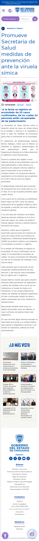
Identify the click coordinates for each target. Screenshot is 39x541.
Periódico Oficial (19, 479)
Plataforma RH (19, 526)
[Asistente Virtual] (32, 534)
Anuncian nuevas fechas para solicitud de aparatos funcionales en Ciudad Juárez (27, 412)
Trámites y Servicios (19, 469)
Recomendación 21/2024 (19, 489)
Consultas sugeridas (9, 19)
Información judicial (19, 474)
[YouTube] (24, 458)
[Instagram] (19, 458)
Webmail (19, 529)
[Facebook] (11, 458)
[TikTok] (28, 458)
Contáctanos (19, 514)
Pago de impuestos (19, 476)
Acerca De (19, 511)
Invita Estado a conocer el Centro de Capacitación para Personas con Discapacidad (28, 388)
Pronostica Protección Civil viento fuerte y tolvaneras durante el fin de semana (10, 366)
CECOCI (20, 501)
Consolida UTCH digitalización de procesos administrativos (9, 410)
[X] (15, 458)
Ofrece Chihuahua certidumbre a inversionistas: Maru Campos (28, 365)
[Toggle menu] (3, 10)
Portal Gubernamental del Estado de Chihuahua (10, 10)
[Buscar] (35, 19)
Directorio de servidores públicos (19, 471)
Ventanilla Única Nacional (19, 486)
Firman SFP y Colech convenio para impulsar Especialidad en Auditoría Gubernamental (9, 389)
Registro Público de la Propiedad (19, 481)
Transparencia (19, 484)
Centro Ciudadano (19, 504)
